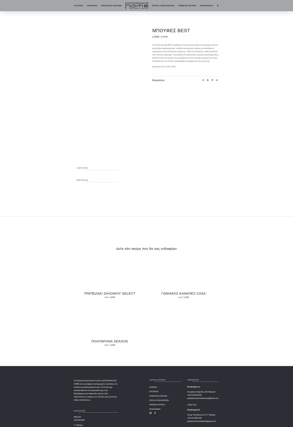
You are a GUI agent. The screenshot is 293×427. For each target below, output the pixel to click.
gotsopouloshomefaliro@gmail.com (201, 421)
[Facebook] (203, 80)
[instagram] (150, 413)
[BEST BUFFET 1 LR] (107, 83)
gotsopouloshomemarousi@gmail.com (202, 398)
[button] (220, 5)
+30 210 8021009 (194, 395)
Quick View (102, 273)
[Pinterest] (212, 80)
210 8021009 (79, 420)
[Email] (217, 80)
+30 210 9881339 (194, 418)
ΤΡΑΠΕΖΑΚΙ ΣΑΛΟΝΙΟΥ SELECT (109, 293)
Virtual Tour (192, 405)
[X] (207, 80)
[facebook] (155, 413)
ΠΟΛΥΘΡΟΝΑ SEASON (109, 341)
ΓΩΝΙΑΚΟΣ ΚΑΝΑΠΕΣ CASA (183, 293)
